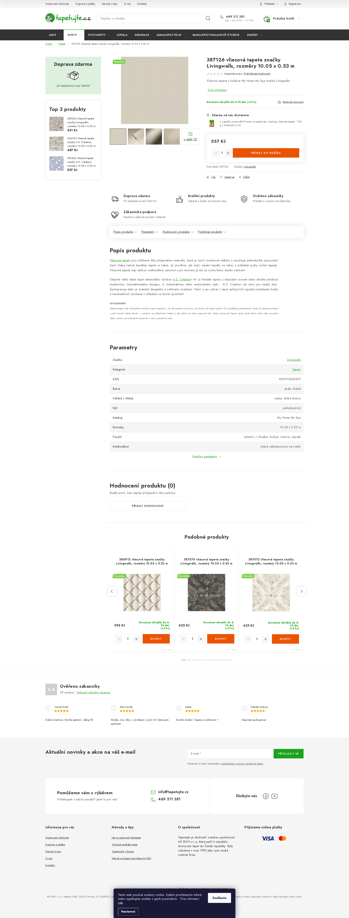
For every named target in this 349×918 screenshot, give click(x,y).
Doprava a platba (85, 4)
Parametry (148, 232)
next (301, 591)
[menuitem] (54, 34)
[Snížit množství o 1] (216, 153)
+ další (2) (190, 139)
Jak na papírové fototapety (126, 837)
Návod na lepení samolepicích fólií (131, 858)
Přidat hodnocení (148, 506)
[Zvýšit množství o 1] (228, 153)
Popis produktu (123, 232)
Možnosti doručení (293, 102)
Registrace (295, 4)
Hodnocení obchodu (57, 4)
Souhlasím (219, 898)
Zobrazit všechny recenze (93, 692)
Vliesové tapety (120, 260)
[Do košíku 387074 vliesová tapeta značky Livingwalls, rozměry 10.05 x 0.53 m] (220, 639)
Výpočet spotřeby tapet (124, 844)
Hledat (208, 18)
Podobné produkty (210, 232)
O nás (127, 4)
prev (112, 591)
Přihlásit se (288, 753)
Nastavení (128, 911)
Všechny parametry (204, 456)
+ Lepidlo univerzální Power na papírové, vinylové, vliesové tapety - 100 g (261, 123)
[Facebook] (266, 796)
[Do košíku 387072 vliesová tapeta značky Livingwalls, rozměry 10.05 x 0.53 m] (285, 639)
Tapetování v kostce (123, 851)
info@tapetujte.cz (173, 792)
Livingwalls (250, 167)
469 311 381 (235, 17)
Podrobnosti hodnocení (257, 73)
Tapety (296, 369)
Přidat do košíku (266, 153)
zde (120, 903)
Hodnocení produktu (176, 232)
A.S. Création (182, 279)
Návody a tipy (109, 4)
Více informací (217, 90)
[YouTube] (274, 796)
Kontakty (142, 4)
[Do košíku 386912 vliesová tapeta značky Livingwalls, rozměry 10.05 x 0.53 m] (156, 639)
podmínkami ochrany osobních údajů (242, 763)
